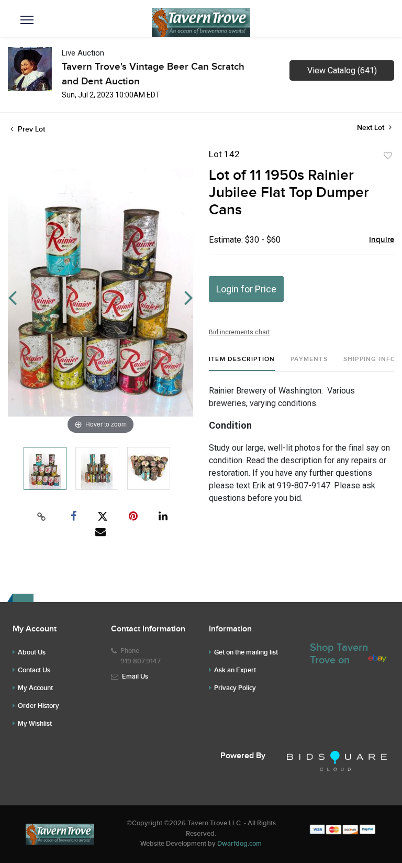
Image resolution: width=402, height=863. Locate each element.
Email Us (135, 676)
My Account (35, 688)
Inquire (381, 240)
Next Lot (371, 127)
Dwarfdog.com (239, 843)
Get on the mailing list (246, 652)
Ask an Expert (235, 670)
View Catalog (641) (342, 70)
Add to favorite (388, 155)
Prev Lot (30, 129)
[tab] (242, 363)
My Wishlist (35, 723)
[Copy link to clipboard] (42, 516)
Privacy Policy (235, 688)
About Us (32, 652)
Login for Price (246, 288)
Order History (38, 706)
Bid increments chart (239, 332)
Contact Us (34, 670)
